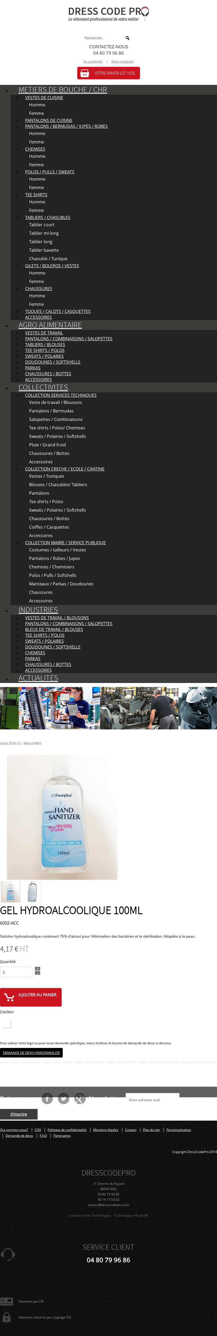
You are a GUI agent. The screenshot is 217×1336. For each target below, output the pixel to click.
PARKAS (32, 368)
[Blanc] (7, 1024)
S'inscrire (19, 1114)
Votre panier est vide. (115, 73)
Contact (130, 1130)
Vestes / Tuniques (46, 476)
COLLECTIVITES (43, 387)
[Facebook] (47, 1098)
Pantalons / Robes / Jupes (54, 558)
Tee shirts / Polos (46, 501)
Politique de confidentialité (67, 1130)
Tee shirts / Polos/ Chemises (57, 428)
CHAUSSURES (38, 288)
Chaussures (41, 592)
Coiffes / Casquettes (49, 527)
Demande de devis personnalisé (31, 1052)
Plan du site (151, 1130)
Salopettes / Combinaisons (56, 419)
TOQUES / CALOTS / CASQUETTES (58, 311)
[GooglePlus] (80, 1098)
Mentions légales (105, 1130)
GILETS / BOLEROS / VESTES (52, 266)
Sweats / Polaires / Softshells (57, 436)
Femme (36, 113)
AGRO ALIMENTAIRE (50, 325)
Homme (37, 105)
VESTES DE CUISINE (44, 98)
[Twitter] (63, 1098)
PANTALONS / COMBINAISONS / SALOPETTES (68, 339)
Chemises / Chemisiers (51, 567)
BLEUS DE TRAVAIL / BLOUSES (54, 629)
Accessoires (41, 462)
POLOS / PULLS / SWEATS (49, 172)
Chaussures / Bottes (49, 453)
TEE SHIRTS (36, 195)
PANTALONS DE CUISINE (49, 120)
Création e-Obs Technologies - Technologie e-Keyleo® (108, 1215)
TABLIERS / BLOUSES (45, 344)
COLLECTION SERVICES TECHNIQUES (61, 395)
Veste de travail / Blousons (55, 402)
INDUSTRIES (38, 610)
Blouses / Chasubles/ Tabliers (58, 485)
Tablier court (42, 225)
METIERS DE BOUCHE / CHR (63, 90)
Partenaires (62, 1136)
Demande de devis (19, 1136)
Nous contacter (122, 61)
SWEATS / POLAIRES (44, 356)
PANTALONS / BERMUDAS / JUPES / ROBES (66, 126)
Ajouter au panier (37, 994)
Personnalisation (178, 1130)
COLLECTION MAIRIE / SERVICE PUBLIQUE (65, 543)
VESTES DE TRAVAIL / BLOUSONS (57, 618)
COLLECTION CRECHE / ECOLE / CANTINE (65, 469)
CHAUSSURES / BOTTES (48, 374)
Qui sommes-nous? (14, 1130)
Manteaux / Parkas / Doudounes (61, 584)
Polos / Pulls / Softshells (52, 575)
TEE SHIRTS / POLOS (45, 350)
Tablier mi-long (44, 233)
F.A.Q (43, 1136)
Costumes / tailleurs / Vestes (57, 550)
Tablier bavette (44, 250)
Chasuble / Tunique (48, 259)
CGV (38, 1130)
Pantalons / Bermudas (51, 411)
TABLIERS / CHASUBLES (47, 217)
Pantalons (39, 493)
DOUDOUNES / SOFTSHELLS (52, 362)
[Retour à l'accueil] (108, 14)
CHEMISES (35, 149)
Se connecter (93, 61)
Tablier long (40, 242)
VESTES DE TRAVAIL (44, 333)
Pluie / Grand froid (47, 445)
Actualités (38, 678)
